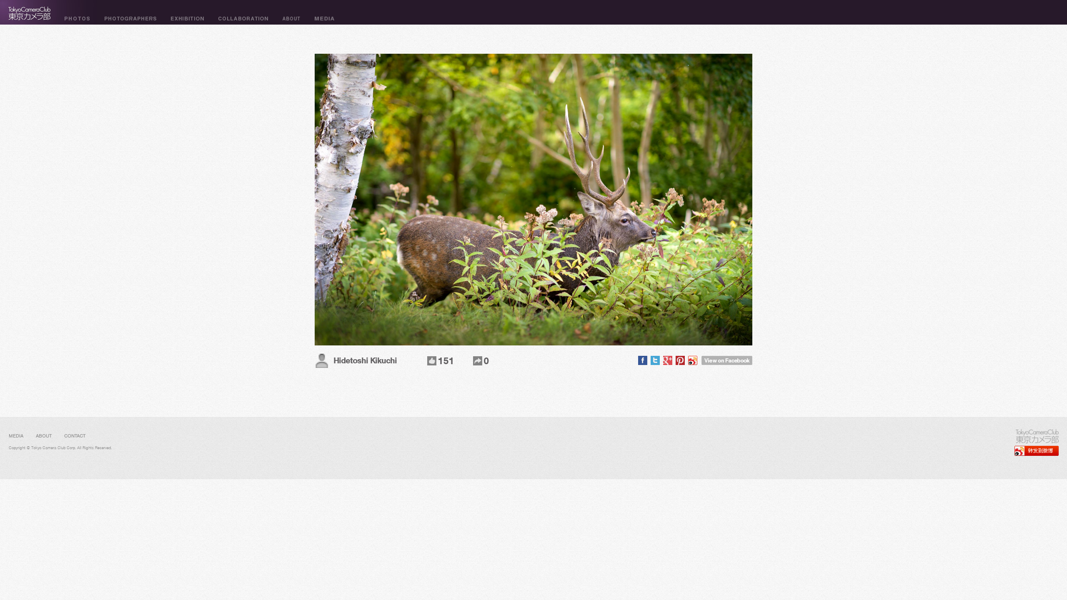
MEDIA (16, 435)
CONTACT (74, 435)
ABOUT (44, 435)
